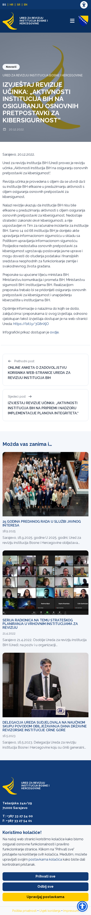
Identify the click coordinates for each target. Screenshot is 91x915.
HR (11, 4)
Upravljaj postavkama (45, 897)
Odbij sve (45, 887)
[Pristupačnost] (83, 4)
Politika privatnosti (24, 910)
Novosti (11, 66)
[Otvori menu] (72, 20)
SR (18, 4)
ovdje (54, 332)
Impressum (71, 910)
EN (25, 4)
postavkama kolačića (45, 859)
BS (4, 4)
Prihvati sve (45, 876)
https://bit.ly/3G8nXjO (31, 324)
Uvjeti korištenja (50, 910)
